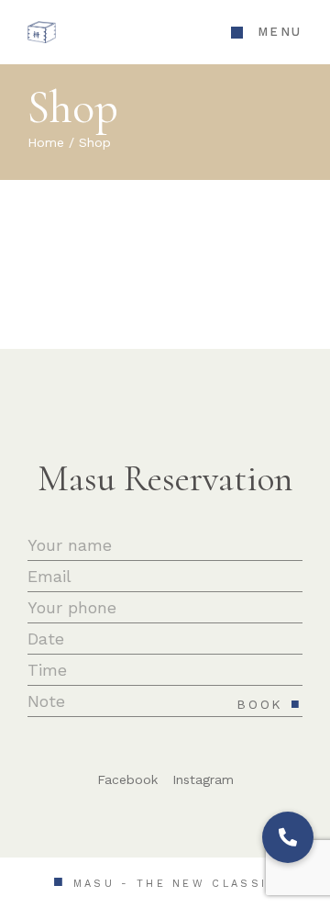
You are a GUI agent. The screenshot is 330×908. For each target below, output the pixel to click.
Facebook (127, 779)
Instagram (203, 779)
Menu (280, 32)
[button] (288, 837)
